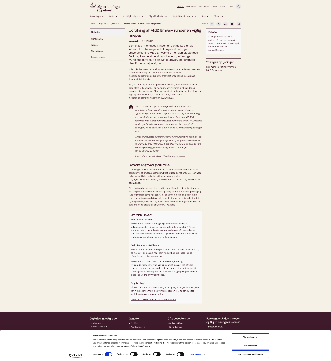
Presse (222, 6)
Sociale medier (98, 57)
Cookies (134, 323)
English (230, 6)
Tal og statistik (191, 6)
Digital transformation (182, 16)
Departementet (215, 327)
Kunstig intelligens (131, 16)
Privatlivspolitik (138, 327)
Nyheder (180, 6)
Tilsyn (217, 16)
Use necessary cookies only (250, 354)
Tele (204, 16)
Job (200, 6)
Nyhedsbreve (97, 51)
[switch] (134, 354)
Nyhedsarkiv (97, 39)
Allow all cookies (250, 337)
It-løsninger (95, 16)
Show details (195, 354)
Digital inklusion (156, 16)
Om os (206, 6)
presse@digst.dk (216, 50)
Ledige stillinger (176, 323)
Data (111, 16)
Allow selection (250, 346)
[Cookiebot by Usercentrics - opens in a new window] (75, 356)
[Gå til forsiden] (105, 6)
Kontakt (214, 6)
